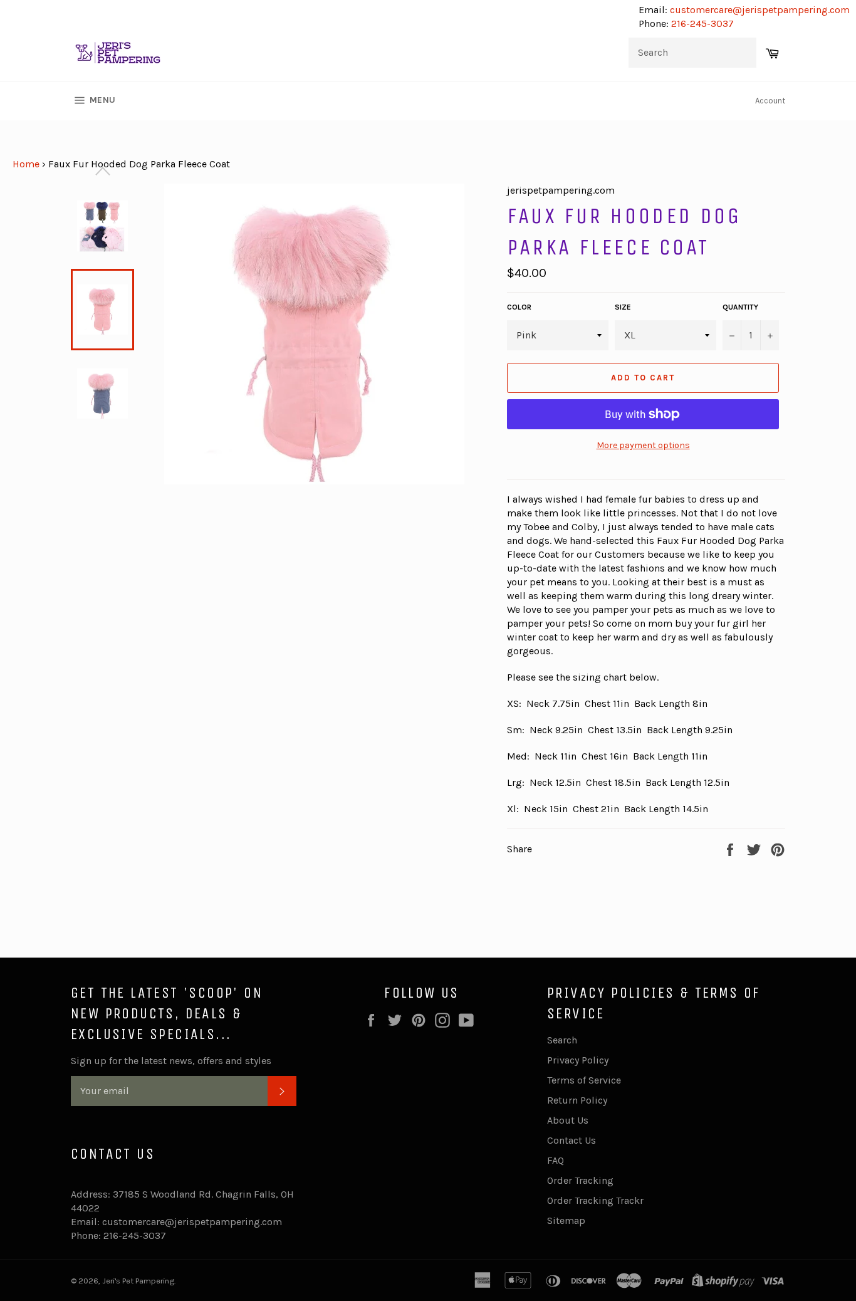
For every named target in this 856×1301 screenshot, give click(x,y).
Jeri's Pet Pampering (138, 1280)
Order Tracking (580, 1180)
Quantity (740, 307)
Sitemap (566, 1220)
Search (562, 1040)
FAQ (555, 1160)
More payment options (643, 445)
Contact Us (571, 1140)
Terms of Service (584, 1080)
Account (770, 100)
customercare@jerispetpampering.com (758, 10)
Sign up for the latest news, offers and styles (171, 1061)
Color (519, 307)
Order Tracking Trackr (595, 1200)
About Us (567, 1120)
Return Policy (577, 1100)
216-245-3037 (702, 23)
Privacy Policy (577, 1060)
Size (623, 307)
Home (26, 164)
